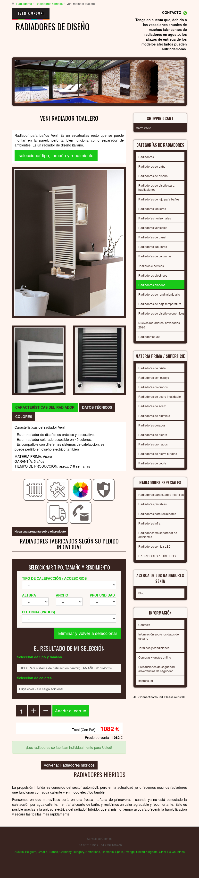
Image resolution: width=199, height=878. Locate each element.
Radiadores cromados (153, 444)
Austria (19, 852)
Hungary (78, 852)
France (53, 852)
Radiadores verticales (152, 228)
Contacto (144, 625)
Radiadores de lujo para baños (158, 199)
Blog (141, 593)
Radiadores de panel (152, 237)
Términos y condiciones (153, 648)
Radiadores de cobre (152, 463)
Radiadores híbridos (49, 3)
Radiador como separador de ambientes (157, 535)
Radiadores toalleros (152, 209)
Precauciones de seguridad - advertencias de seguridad (157, 669)
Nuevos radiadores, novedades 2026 (159, 325)
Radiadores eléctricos (152, 275)
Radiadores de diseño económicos (161, 313)
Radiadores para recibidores (157, 514)
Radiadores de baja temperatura (159, 304)
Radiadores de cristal (152, 368)
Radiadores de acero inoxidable (159, 396)
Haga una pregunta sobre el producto (40, 531)
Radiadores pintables (152, 504)
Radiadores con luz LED (154, 546)
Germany (65, 852)
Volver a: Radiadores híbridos (69, 765)
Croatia (42, 852)
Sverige (129, 852)
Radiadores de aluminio (154, 416)
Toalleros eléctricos (151, 266)
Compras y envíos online (154, 657)
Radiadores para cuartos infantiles (161, 494)
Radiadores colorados (153, 387)
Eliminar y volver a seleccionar (87, 633)
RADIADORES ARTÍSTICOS (157, 556)
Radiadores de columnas (155, 256)
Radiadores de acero (152, 406)
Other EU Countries (172, 852)
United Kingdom (147, 852)
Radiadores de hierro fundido (157, 454)
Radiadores (24, 3)
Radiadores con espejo (153, 377)
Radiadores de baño (152, 166)
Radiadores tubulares (152, 246)
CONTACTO (171, 12)
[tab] (45, 407)
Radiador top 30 (149, 337)
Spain (119, 852)
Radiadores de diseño (153, 176)
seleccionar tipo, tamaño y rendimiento (56, 155)
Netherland (92, 852)
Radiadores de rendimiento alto (159, 294)
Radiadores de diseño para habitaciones (156, 187)
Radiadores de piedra (152, 435)
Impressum (145, 681)
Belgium (30, 852)
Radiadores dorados (152, 425)
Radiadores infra (149, 523)
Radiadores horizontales (154, 218)
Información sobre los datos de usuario (158, 636)
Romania (108, 852)
